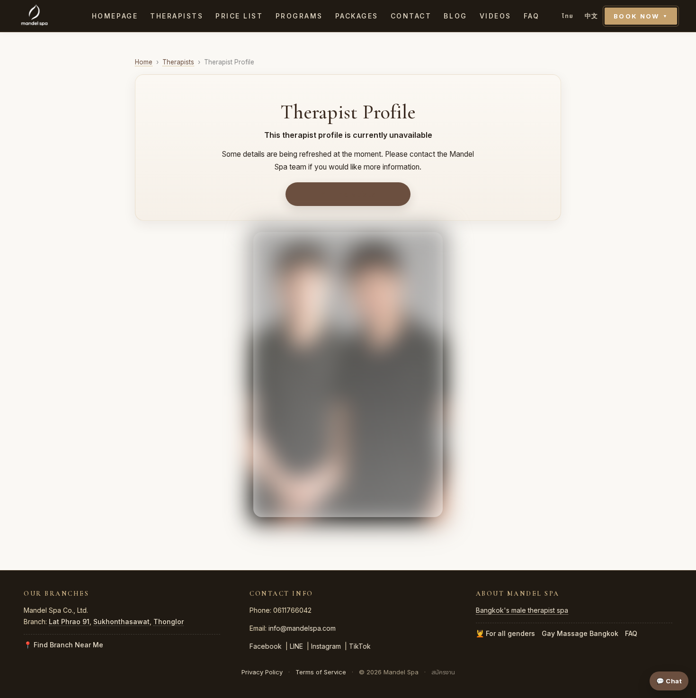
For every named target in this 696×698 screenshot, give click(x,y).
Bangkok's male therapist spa (522, 610)
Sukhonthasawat (121, 621)
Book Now (641, 16)
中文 (591, 15)
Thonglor (168, 621)
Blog (455, 16)
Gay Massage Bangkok (580, 633)
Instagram (326, 646)
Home (143, 62)
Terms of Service (320, 672)
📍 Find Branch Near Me (63, 645)
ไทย (567, 15)
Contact (411, 16)
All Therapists (348, 194)
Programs (299, 16)
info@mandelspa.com (302, 628)
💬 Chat (669, 681)
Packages (356, 16)
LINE (296, 646)
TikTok (360, 646)
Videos (495, 16)
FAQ (532, 16)
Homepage (115, 16)
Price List (239, 16)
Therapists (176, 16)
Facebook (266, 646)
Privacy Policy (262, 672)
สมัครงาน (443, 672)
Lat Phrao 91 (69, 621)
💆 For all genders (505, 633)
